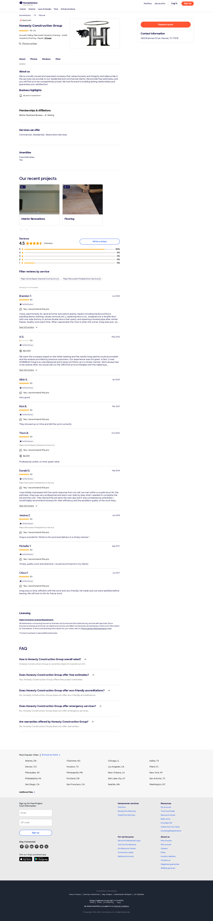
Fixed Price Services (126, 815)
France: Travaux (75, 894)
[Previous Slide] (20, 229)
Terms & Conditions (121, 906)
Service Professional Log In (129, 841)
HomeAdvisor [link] (25, 15)
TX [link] (35, 15)
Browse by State (50, 755)
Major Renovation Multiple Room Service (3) (82, 279)
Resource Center (168, 815)
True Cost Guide (168, 811)
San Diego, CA (32, 784)
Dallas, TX (154, 761)
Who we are (166, 844)
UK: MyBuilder (139, 894)
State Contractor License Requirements (36, 620)
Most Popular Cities (29, 755)
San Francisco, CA (76, 784)
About (22, 59)
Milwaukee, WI (32, 772)
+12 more (47, 38)
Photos (33, 59)
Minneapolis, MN (75, 772)
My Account (166, 807)
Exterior (32, 9)
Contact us (165, 860)
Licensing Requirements (171, 831)
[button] (39, 204)
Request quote (165, 24)
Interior (23, 9)
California (99, 901)
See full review (26, 327)
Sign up (35, 832)
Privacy (92, 901)
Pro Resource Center (127, 848)
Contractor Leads (125, 852)
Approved (26, 20)
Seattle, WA (114, 784)
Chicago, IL (113, 761)
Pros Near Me (166, 823)
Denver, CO (31, 766)
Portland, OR (73, 778)
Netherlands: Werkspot (123, 894)
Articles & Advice (68, 9)
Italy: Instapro (107, 894)
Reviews (46, 59)
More (56, 9)
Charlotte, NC (73, 761)
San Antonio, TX (157, 778)
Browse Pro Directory (127, 811)
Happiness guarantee (170, 864)
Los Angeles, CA (116, 766)
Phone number (29, 43)
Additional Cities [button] (26, 792)
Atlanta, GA (30, 761)
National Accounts (126, 856)
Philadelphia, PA (33, 778)
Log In (174, 3)
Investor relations (168, 856)
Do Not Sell (108, 901)
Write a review (100, 241)
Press (163, 852)
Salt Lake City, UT (116, 778)
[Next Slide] (26, 229)
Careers (164, 848)
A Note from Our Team (170, 827)
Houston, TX (73, 766)
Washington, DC (157, 784)
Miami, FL (154, 766)
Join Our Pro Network (127, 844)
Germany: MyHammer (91, 894)
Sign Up (187, 3)
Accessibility (119, 902)
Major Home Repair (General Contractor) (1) (40, 279)
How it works (166, 841)
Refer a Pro (165, 819)
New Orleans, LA (116, 772)
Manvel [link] (42, 15)
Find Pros (122, 807)
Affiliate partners (168, 868)
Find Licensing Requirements (93, 628)
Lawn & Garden (44, 9)
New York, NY (156, 772)
